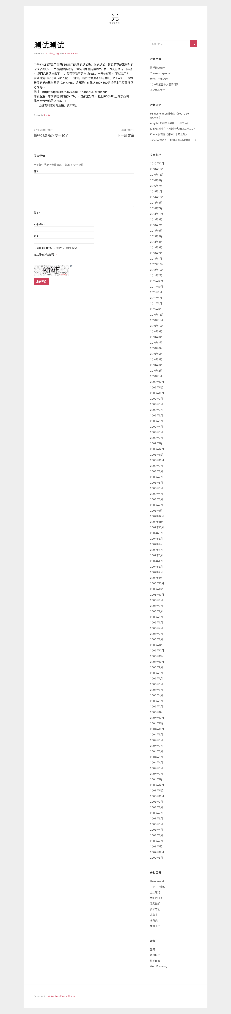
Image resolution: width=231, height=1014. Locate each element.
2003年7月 (156, 813)
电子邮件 (39, 224)
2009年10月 (157, 393)
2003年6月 (156, 818)
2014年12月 (157, 197)
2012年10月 (157, 269)
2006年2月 (156, 639)
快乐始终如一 (157, 67)
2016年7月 (156, 185)
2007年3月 (156, 566)
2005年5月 (156, 689)
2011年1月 (156, 309)
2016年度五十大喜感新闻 (164, 84)
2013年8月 (156, 219)
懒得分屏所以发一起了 (51, 133)
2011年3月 (156, 303)
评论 (36, 171)
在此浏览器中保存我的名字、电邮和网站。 (58, 248)
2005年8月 (156, 673)
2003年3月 (156, 835)
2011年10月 (156, 286)
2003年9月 (156, 801)
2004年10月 (157, 729)
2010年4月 (156, 359)
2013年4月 (156, 241)
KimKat (154, 128)
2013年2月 (156, 253)
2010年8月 (156, 337)
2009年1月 (156, 443)
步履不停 (155, 925)
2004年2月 (156, 773)
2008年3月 (156, 499)
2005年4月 (156, 695)
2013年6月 (156, 230)
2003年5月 (156, 824)
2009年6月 (156, 415)
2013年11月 (156, 213)
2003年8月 (156, 807)
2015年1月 (156, 191)
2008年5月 (156, 488)
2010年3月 (156, 365)
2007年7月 (156, 544)
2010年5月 (156, 353)
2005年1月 (156, 712)
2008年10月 (157, 460)
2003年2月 (156, 841)
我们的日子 (156, 897)
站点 (36, 236)
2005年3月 (156, 701)
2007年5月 (156, 555)
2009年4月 (156, 426)
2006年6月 (156, 617)
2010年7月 (156, 342)
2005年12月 (157, 650)
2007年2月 (156, 572)
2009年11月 (157, 387)
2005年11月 (157, 656)
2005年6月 (156, 684)
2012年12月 (157, 264)
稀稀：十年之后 (159, 78)
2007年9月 (156, 533)
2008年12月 (157, 449)
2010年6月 (156, 348)
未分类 (46, 115)
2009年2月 (156, 437)
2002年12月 (157, 852)
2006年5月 (156, 622)
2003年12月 (157, 785)
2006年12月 (157, 583)
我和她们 (155, 903)
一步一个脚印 (157, 886)
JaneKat (155, 140)
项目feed (155, 955)
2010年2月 (156, 370)
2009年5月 (156, 421)
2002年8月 (156, 857)
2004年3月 (156, 768)
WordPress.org (159, 966)
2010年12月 (157, 314)
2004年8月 (156, 740)
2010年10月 (157, 325)
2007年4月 (156, 561)
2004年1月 (156, 779)
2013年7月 (156, 225)
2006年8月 (156, 605)
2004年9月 (156, 734)
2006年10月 (157, 594)
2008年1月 (156, 510)
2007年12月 (157, 516)
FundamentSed (159, 113)
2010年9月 (156, 331)
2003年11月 (157, 790)
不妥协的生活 (157, 90)
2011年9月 (156, 292)
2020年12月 (157, 163)
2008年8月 (156, 471)
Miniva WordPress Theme (61, 996)
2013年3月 (156, 247)
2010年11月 (156, 320)
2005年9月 (156, 667)
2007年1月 (156, 577)
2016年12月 (157, 174)
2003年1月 (156, 846)
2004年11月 (157, 723)
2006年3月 (156, 633)
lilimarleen (70, 53)
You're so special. (160, 73)
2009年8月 (156, 404)
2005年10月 (157, 661)
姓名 (37, 212)
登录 (152, 949)
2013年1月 (156, 258)
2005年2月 (156, 706)
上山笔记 (155, 892)
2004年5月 (156, 757)
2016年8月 (156, 180)
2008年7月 (156, 477)
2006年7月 (156, 611)
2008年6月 (156, 482)
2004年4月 (156, 762)
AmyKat (154, 123)
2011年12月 (156, 281)
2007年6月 (156, 549)
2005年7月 (156, 678)
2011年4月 (156, 297)
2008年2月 (156, 505)
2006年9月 (156, 600)
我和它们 (155, 909)
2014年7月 (156, 208)
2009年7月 (156, 409)
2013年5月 (156, 236)
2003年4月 (156, 829)
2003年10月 (157, 796)
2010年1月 (156, 376)
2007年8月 (156, 538)
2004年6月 (156, 751)
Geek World (157, 881)
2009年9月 (156, 398)
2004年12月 (157, 717)
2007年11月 (156, 521)
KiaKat (154, 134)
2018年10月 (157, 169)
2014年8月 (156, 202)
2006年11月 (157, 589)
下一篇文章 (125, 133)
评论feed (155, 960)
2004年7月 (156, 745)
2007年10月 (157, 527)
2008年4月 (156, 493)
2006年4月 (156, 628)
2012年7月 (156, 275)
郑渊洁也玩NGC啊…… (181, 128)
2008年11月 (157, 454)
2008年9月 (156, 465)
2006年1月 (156, 645)
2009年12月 (157, 381)
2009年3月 (156, 432)
